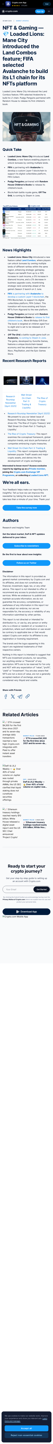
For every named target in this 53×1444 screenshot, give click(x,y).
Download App (29, 911)
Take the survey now (26, 507)
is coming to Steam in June (32, 338)
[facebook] (6, 696)
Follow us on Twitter (26, 563)
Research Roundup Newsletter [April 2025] (29, 413)
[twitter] (13, 696)
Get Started (42, 889)
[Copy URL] (27, 696)
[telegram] (20, 696)
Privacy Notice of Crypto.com (14, 899)
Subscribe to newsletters (26, 545)
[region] (26, 1426)
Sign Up (40, 11)
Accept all (26, 1428)
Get (46, 4)
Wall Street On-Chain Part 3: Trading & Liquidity (26, 401)
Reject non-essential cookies (26, 1435)
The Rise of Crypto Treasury (42, 401)
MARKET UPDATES (22, 21)
